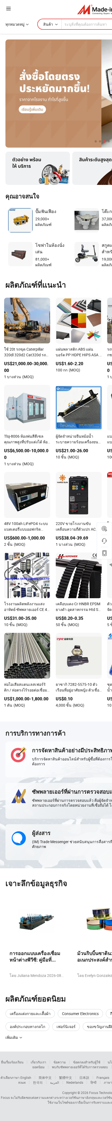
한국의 (38, 1082)
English (25, 1077)
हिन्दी (94, 1082)
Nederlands (74, 1082)
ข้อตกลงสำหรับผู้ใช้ (86, 1062)
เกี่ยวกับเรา (38, 1062)
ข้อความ (60, 1062)
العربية (54, 1082)
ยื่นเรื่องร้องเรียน (12, 1062)
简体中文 (45, 1077)
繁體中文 (65, 1077)
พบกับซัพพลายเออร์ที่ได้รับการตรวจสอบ (80, 1067)
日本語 (84, 1077)
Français (103, 1077)
